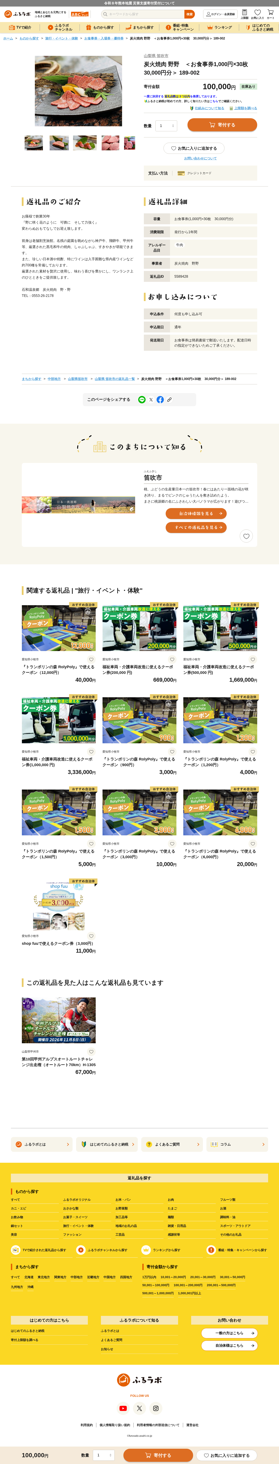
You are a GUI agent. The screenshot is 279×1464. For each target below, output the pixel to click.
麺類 (171, 1217)
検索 (190, 14)
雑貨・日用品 (177, 1226)
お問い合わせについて (200, 158)
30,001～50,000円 (232, 1277)
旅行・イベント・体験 (61, 38)
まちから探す (31, 379)
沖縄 (30, 1287)
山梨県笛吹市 (78, 379)
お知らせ (107, 1349)
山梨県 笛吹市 (156, 56)
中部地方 (54, 379)
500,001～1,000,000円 (158, 1293)
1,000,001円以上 (189, 1293)
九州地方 (17, 1287)
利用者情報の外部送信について (158, 1425)
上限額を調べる (245, 108)
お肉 (171, 1199)
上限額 (244, 17)
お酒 (223, 1208)
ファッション (72, 1234)
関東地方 (60, 1277)
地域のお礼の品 (126, 1226)
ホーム (8, 38)
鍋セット (17, 1226)
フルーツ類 (227, 1199)
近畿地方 (93, 1277)
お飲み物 (17, 1217)
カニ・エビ (18, 1208)
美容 (14, 1234)
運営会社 (192, 1425)
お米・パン (123, 1199)
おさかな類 (70, 1208)
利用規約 (87, 1425)
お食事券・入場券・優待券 (104, 38)
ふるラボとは (110, 1330)
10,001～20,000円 (173, 1277)
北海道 (29, 1277)
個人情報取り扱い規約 (115, 1425)
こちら (214, 101)
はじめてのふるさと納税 (27, 1330)
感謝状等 (174, 1234)
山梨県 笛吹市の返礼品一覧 (115, 379)
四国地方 (126, 1277)
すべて (15, 1199)
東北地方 (44, 1277)
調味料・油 (227, 1217)
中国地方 (110, 1277)
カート (271, 17)
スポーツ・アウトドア (235, 1226)
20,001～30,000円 (203, 1277)
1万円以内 (149, 1277)
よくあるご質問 (111, 1340)
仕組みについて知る (209, 108)
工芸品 (120, 1234)
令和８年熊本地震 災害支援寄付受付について (139, 3)
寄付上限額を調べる (24, 1340)
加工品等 (122, 1217)
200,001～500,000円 (221, 1285)
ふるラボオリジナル (77, 1199)
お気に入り (257, 17)
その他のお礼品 (231, 1234)
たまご (172, 1208)
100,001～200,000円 (188, 1285)
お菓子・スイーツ (75, 1217)
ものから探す (29, 38)
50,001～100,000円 (155, 1285)
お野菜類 (122, 1208)
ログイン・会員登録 (223, 14)
